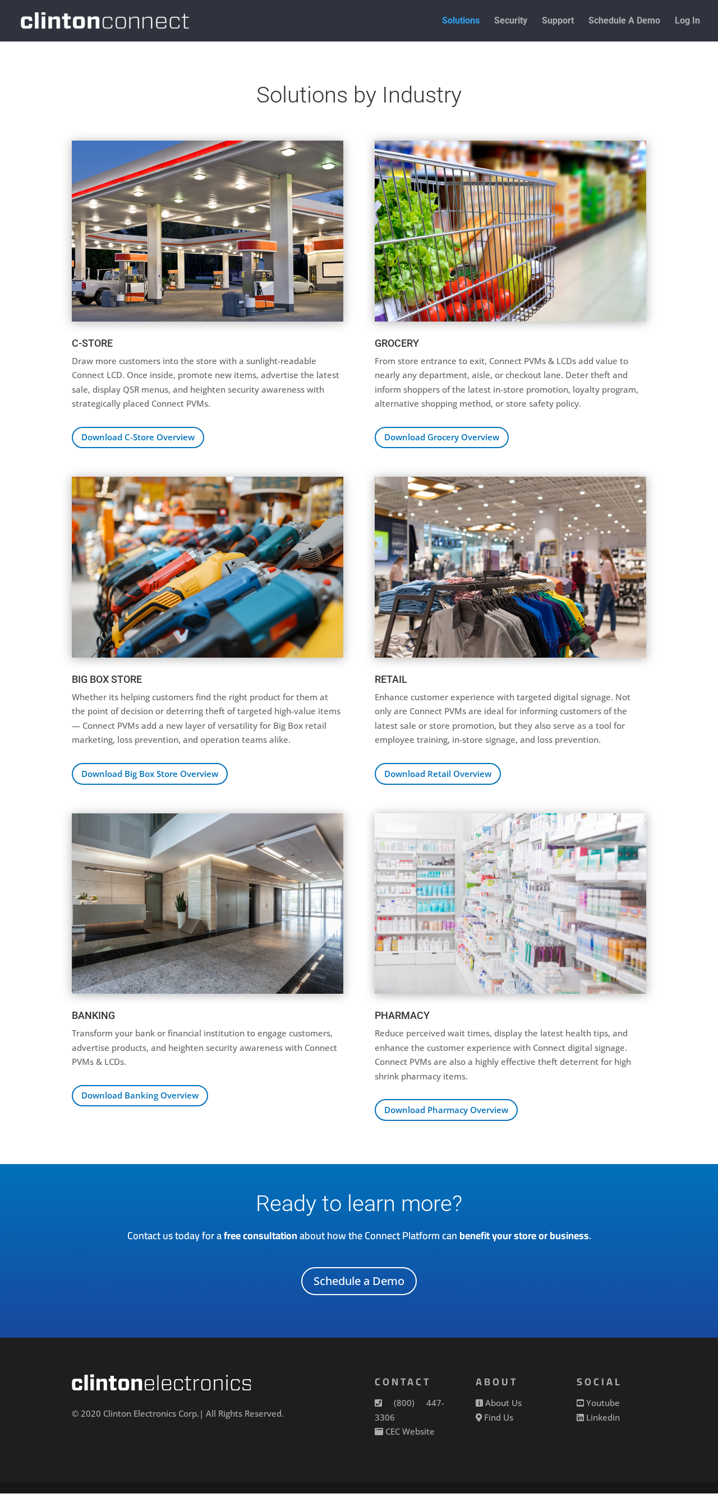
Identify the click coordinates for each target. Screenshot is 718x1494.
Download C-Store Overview (138, 437)
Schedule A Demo (624, 21)
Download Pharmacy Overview (446, 1109)
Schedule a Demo (359, 1280)
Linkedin (603, 1417)
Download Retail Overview (437, 773)
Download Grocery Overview (441, 437)
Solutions (461, 21)
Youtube (603, 1402)
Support (558, 21)
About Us (503, 1402)
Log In (687, 21)
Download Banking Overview (140, 1095)
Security (510, 21)
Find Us (498, 1417)
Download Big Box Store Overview (149, 773)
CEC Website (410, 1431)
